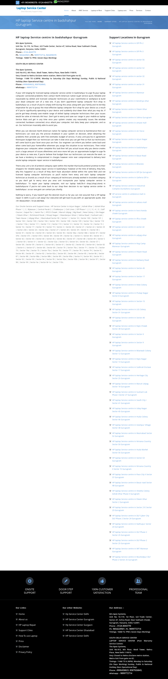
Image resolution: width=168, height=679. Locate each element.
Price (21, 641)
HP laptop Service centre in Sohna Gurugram (132, 117)
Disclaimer (24, 646)
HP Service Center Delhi (77, 635)
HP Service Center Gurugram (79, 619)
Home (100, 21)
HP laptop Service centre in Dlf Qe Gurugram (132, 172)
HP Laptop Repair (27, 624)
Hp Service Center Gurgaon (79, 624)
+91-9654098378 (29, 2)
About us (23, 619)
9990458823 (28, 84)
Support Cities (110, 21)
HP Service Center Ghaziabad (79, 630)
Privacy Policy (25, 652)
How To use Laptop (28, 635)
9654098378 (51, 55)
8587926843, (40, 84)
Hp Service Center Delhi (77, 614)
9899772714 (39, 55)
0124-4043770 (45, 2)
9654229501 (63, 1)
